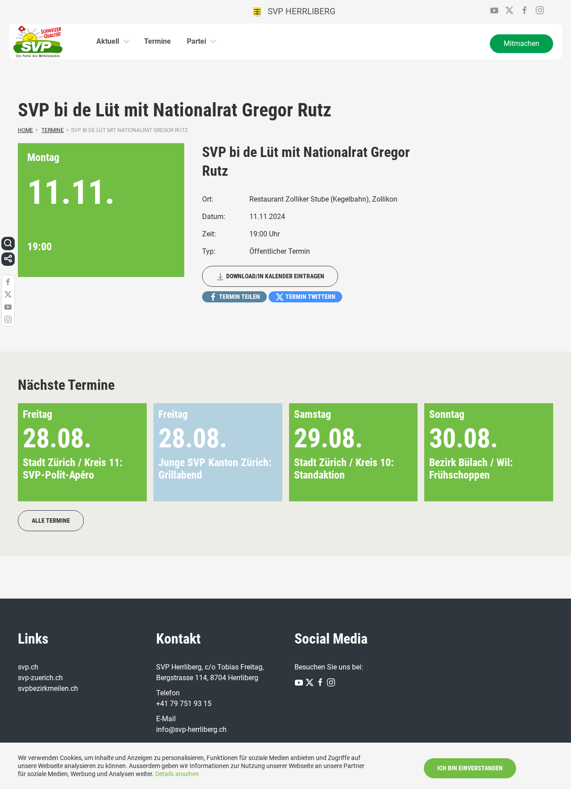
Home (25, 130)
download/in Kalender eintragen (274, 276)
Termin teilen (239, 296)
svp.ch (28, 667)
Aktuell (107, 41)
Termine (157, 41)
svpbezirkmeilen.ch (48, 688)
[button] (531, 452)
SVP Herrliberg (298, 11)
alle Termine (51, 520)
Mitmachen (521, 43)
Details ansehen (177, 773)
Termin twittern (309, 296)
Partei (196, 41)
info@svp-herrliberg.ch (191, 729)
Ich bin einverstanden (470, 768)
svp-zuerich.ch (40, 677)
